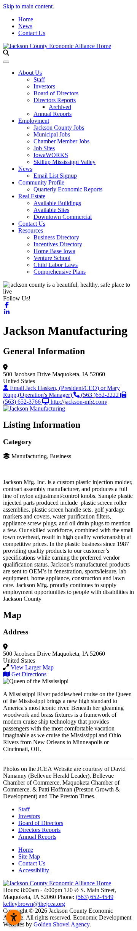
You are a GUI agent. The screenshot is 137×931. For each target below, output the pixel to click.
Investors (44, 86)
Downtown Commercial (62, 216)
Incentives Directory (57, 244)
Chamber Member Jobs (61, 141)
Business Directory (56, 237)
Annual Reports (52, 114)
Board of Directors (55, 93)
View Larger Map (32, 667)
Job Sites (44, 148)
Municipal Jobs (51, 134)
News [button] (25, 168)
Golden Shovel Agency (61, 924)
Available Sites (51, 210)
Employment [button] (33, 120)
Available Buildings (57, 203)
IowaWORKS (50, 155)
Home (25, 19)
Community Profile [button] (41, 182)
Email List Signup (55, 175)
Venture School (51, 258)
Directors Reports (54, 100)
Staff (39, 79)
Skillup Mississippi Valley (64, 162)
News (25, 26)
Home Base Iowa (54, 251)
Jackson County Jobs (58, 127)
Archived (60, 107)
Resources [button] (30, 230)
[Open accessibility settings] (13, 917)
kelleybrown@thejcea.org (34, 904)
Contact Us (31, 33)
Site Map (29, 856)
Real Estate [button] (31, 196)
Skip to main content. (28, 6)
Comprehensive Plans (59, 271)
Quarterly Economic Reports (67, 189)
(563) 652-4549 (94, 897)
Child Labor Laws (55, 265)
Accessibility (33, 870)
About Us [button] (30, 72)
